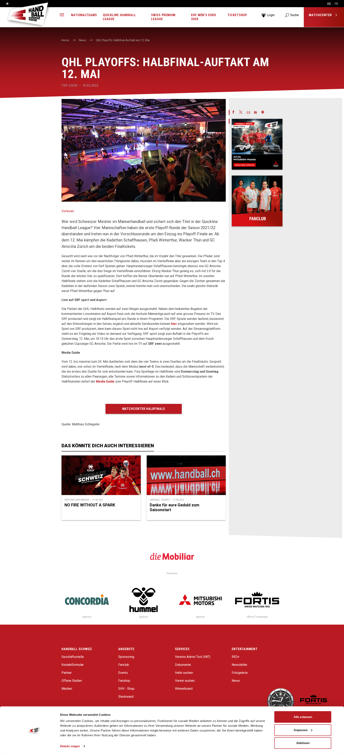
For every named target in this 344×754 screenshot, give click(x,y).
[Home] (6, 3)
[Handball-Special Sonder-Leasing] (257, 144)
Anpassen (301, 730)
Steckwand (126, 696)
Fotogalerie (240, 673)
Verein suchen (185, 681)
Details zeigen (70, 746)
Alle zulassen (303, 717)
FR (336, 3)
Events (123, 673)
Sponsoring (126, 657)
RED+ (235, 657)
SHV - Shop (126, 689)
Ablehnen (303, 743)
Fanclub (123, 665)
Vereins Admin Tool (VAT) (192, 657)
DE (329, 3)
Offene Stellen (72, 681)
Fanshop (124, 681)
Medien (67, 689)
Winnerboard (184, 689)
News (236, 681)
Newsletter (239, 665)
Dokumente (183, 665)
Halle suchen (184, 673)
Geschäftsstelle (73, 657)
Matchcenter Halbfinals (143, 409)
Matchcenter (321, 15)
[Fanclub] (257, 201)
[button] (62, 15)
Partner (67, 673)
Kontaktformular (73, 665)
